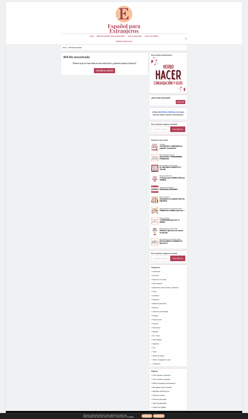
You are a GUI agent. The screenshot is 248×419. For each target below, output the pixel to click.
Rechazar (159, 416)
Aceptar (146, 416)
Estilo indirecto (157, 283)
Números (155, 308)
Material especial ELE (159, 303)
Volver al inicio (104, 70)
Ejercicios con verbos (159, 279)
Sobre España (156, 340)
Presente (155, 324)
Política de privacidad (159, 399)
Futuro (154, 291)
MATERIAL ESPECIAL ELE (124, 41)
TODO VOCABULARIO (135, 36)
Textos (154, 352)
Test (153, 348)
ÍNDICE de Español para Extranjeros (111, 36)
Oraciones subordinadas (160, 312)
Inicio (92, 36)
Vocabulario (156, 364)
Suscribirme (178, 129)
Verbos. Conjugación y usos (161, 360)
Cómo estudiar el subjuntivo (161, 375)
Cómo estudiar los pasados (161, 379)
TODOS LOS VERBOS (151, 36)
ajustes (131, 417)
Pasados (155, 316)
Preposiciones (157, 320)
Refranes (155, 332)
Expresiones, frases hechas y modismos (165, 288)
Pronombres (156, 328)
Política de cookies (158, 395)
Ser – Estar (156, 336)
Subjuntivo (155, 344)
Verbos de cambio (158, 356)
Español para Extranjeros (124, 28)
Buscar (180, 102)
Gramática (155, 296)
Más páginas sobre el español (162, 387)
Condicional (156, 271)
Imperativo (155, 300)
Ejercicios (155, 275)
